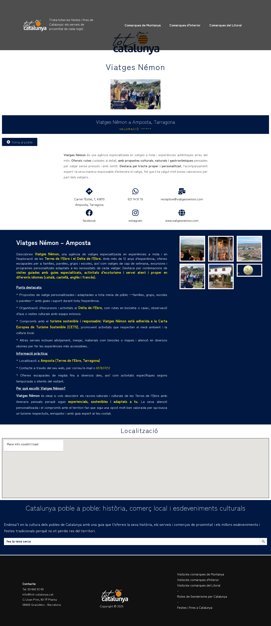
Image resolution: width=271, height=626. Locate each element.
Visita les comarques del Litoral (198, 585)
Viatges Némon (135, 66)
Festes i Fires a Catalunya (194, 607)
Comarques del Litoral (225, 25)
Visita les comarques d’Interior (198, 579)
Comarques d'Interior (185, 25)
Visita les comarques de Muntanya (200, 574)
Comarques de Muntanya (143, 25)
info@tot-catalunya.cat (37, 594)
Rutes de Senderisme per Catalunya (202, 596)
